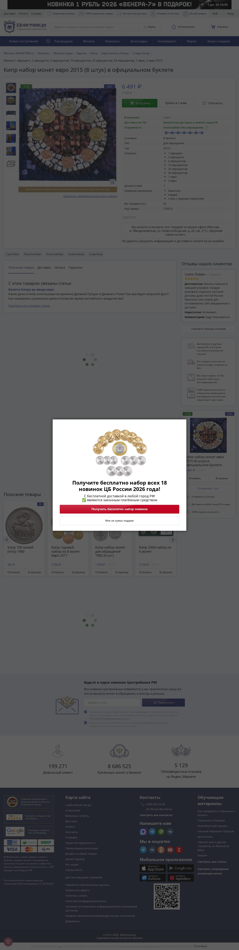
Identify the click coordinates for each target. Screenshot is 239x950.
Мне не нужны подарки (119, 520)
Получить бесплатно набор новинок (119, 509)
